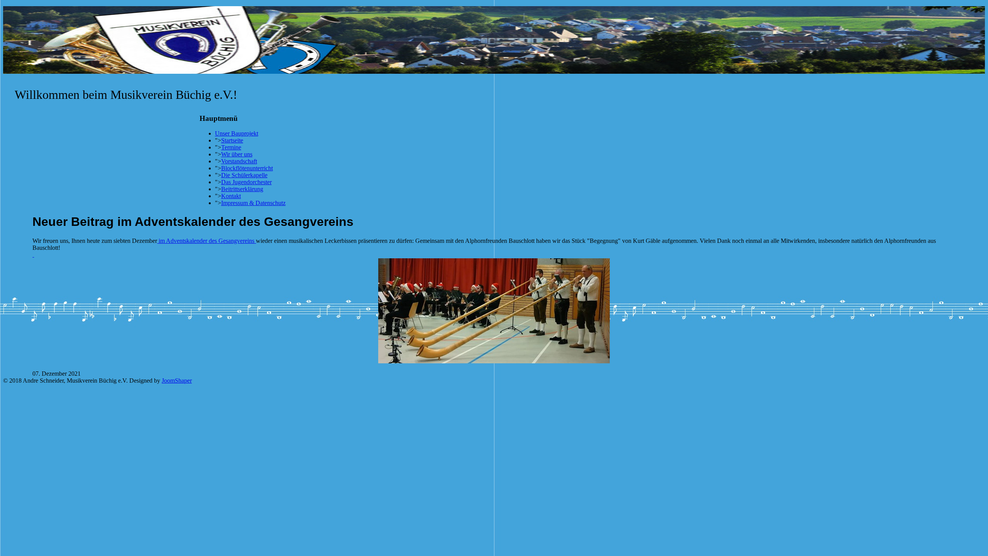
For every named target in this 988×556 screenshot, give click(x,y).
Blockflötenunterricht (247, 168)
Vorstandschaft (239, 161)
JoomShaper (177, 380)
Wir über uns (236, 154)
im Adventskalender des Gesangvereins (206, 240)
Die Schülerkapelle (244, 175)
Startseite (232, 140)
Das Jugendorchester (246, 182)
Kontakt (231, 196)
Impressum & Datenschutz (253, 203)
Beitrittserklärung (242, 189)
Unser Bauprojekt (236, 133)
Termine (231, 147)
